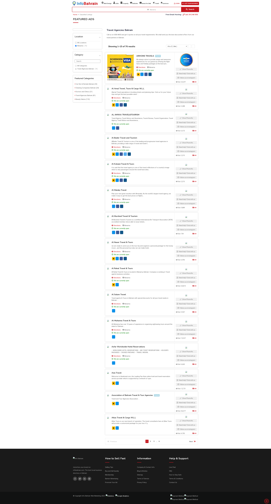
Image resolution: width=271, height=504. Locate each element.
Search (191, 9)
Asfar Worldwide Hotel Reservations (128, 346)
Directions (141, 67)
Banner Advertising (111, 479)
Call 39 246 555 (191, 14)
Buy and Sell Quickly (112, 471)
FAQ (170, 471)
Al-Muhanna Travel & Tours (124, 320)
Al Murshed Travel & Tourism (125, 216)
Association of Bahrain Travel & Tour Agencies (132, 395)
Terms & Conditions (176, 479)
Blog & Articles (142, 471)
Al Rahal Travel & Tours (122, 268)
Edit (195, 82)
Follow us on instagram (187, 78)
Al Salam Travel (119, 294)
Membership (109, 475)
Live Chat (172, 467)
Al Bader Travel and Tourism (124, 138)
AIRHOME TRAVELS (145, 56)
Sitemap (140, 475)
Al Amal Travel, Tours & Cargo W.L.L (128, 88)
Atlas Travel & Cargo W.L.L (124, 417)
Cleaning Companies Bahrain (86, 88)
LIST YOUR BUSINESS (191, 3)
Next (191, 441)
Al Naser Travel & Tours (122, 242)
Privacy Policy (142, 482)
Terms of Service (143, 479)
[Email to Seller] (142, 74)
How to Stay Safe (175, 475)
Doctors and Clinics (82, 92)
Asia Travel (117, 373)
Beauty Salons (81, 99)
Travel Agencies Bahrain (85, 69)
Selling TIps (109, 467)
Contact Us (173, 482)
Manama (80, 46)
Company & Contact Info (146, 467)
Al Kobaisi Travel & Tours (123, 164)
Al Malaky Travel (119, 190)
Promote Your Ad (111, 482)
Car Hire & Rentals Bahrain (85, 84)
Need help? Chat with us (187, 73)
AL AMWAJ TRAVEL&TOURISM (125, 114)
